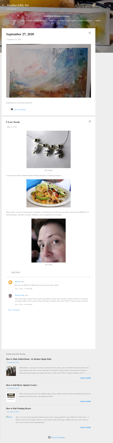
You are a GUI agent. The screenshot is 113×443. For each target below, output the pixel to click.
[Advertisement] (104, 63)
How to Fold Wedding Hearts (18, 408)
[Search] (110, 6)
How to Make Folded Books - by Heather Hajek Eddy (29, 359)
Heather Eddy (19, 295)
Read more (86, 378)
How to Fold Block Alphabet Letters (21, 385)
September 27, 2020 (20, 34)
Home (14, 21)
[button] (89, 33)
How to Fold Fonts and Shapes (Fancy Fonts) (70, 21)
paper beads (16, 272)
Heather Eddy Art (18, 5)
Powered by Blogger (58, 437)
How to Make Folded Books (33, 21)
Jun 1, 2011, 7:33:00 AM (23, 288)
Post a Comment (14, 310)
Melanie (18, 281)
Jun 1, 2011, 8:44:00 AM (23, 304)
